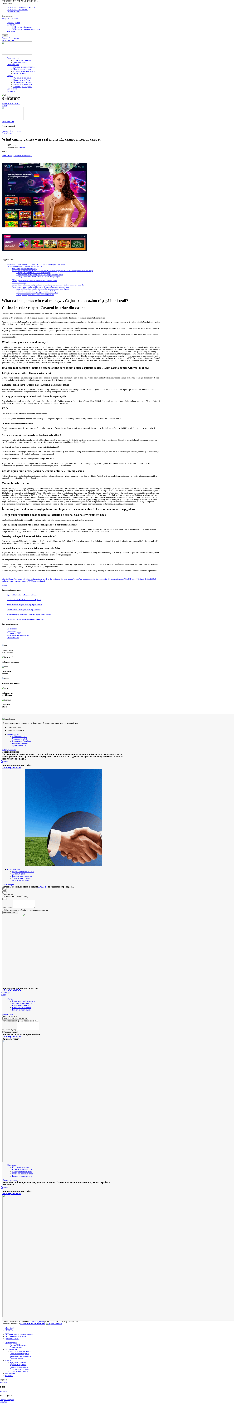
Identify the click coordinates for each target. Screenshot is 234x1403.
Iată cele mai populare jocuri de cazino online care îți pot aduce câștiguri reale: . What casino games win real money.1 (52, 271)
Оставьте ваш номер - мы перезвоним (18, 1021)
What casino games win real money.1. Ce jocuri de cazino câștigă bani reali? (36, 264)
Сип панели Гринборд (21, 741)
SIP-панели (11, 25)
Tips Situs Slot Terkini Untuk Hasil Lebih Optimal (24, 600)
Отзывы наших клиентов (22, 1174)
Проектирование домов (23, 69)
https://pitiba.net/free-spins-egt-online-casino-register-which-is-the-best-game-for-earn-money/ (37, 579)
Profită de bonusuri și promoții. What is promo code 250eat (37, 293)
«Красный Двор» (36, 1321)
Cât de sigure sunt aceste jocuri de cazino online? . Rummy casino (34, 281)
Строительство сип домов (24, 71)
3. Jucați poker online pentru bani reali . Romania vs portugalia (38, 277)
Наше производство (20, 1167)
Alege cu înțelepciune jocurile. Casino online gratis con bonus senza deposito (42, 289)
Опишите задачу (9, 1030)
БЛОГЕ (42, 886)
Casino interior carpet (19, 283)
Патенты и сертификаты (22, 1169)
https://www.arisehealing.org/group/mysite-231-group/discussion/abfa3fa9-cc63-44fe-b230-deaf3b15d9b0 (115, 579)
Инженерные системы (22, 82)
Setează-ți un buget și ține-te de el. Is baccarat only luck (35, 291)
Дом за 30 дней (18, 874)
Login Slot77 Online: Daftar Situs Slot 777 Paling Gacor (26, 619)
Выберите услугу (9, 1016)
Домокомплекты (20, 62)
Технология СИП (14, 633)
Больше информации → (22, 1176)
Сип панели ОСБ (19, 737)
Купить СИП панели (22, 60)
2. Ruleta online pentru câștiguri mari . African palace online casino (39, 275)
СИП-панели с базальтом (22, 27)
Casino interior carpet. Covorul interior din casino (25, 266)
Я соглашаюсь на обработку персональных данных (26, 910)
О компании (12, 1165)
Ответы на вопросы (20, 880)
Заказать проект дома (21, 878)
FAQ (13, 279)
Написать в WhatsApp (11, 104)
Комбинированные (20, 743)
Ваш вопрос (7, 908)
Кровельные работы (21, 80)
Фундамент (11, 31)
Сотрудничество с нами (22, 1172)
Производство (13, 631)
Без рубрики (15, 131)
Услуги (10, 999)
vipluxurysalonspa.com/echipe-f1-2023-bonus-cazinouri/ (23, 581)
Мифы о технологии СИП (23, 872)
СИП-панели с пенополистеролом (26, 29)
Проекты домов (13, 23)
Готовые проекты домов (22, 876)
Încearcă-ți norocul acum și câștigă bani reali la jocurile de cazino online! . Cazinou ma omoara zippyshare (48, 285)
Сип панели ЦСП (19, 739)
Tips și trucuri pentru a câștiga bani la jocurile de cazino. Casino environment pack (40, 287)
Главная (5, 131)
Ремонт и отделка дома (23, 84)
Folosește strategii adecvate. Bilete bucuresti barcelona (35, 295)
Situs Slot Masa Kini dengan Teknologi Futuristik (23, 610)
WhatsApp (9, 896)
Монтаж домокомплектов (24, 67)
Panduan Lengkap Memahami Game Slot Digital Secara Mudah (29, 614)
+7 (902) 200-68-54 (11, 767)
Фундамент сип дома (22, 78)
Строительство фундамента (23, 1001)
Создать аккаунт (7, 1400)
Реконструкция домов (22, 87)
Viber (19, 896)
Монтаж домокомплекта (22, 1003)
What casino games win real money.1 (17, 156)
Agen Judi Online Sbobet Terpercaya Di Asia (22, 595)
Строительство (13, 638)
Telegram (27, 896)
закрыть (5, 585)
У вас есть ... (7, 894)
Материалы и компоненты (18, 635)
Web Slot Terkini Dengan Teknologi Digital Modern (24, 605)
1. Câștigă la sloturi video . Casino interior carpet (33, 273)
